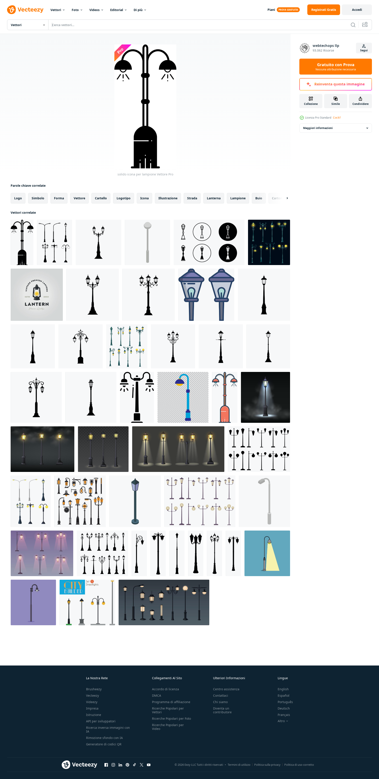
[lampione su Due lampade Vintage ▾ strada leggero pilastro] (92, 295)
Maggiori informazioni (318, 128)
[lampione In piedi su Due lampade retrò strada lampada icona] (80, 346)
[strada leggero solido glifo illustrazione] (137, 397)
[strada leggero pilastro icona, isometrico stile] (147, 242)
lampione (238, 198)
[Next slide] (283, 198)
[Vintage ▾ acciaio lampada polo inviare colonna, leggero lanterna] (268, 346)
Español (283, 695)
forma (59, 198)
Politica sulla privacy (267, 765)
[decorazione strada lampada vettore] (267, 553)
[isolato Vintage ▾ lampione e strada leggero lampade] (102, 553)
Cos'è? (337, 117)
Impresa (92, 708)
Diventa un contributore (222, 710)
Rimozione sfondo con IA (104, 738)
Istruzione (93, 715)
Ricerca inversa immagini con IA (108, 729)
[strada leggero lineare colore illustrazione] (206, 295)
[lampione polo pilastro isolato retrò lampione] (264, 295)
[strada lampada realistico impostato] (164, 602)
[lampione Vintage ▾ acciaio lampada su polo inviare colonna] (33, 346)
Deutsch (284, 708)
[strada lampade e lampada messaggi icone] (80, 501)
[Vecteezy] (25, 9)
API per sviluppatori (100, 721)
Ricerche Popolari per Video (168, 727)
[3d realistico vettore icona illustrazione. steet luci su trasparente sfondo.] (103, 449)
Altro (281, 721)
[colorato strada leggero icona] (183, 397)
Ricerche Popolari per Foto (171, 718)
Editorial (116, 10)
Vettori (55, 10)
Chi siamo (220, 702)
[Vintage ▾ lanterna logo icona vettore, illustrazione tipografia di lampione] (37, 295)
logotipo (124, 198)
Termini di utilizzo (239, 765)
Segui (364, 50)
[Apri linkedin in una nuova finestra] (120, 764)
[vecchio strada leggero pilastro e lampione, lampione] (269, 242)
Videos (94, 10)
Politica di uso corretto (299, 765)
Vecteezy (92, 695)
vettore (79, 198)
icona (144, 198)
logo (18, 198)
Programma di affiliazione (171, 702)
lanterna (214, 198)
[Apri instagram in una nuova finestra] (113, 764)
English (283, 689)
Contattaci (220, 695)
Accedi (357, 10)
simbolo (38, 198)
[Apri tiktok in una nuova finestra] (134, 764)
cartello (101, 198)
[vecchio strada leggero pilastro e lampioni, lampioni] (126, 346)
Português (285, 702)
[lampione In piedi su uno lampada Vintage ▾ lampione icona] (221, 346)
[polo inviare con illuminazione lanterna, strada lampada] (98, 242)
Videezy (91, 702)
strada (192, 198)
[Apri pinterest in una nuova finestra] (127, 764)
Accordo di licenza (165, 689)
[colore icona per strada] (224, 397)
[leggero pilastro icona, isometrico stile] (135, 501)
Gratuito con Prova (336, 66)
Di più (138, 10)
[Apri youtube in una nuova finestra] (148, 764)
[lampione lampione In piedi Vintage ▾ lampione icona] (90, 397)
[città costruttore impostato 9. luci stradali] (87, 602)
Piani (271, 10)
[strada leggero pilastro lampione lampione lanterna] (173, 346)
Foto (75, 10)
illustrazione (167, 198)
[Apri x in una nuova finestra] (141, 764)
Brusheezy (94, 689)
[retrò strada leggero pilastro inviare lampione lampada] (36, 397)
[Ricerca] (353, 24)
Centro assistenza (226, 689)
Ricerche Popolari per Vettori (168, 710)
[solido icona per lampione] (22, 242)
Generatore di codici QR (103, 744)
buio (258, 198)
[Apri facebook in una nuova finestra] (106, 764)
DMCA (156, 695)
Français (284, 715)
